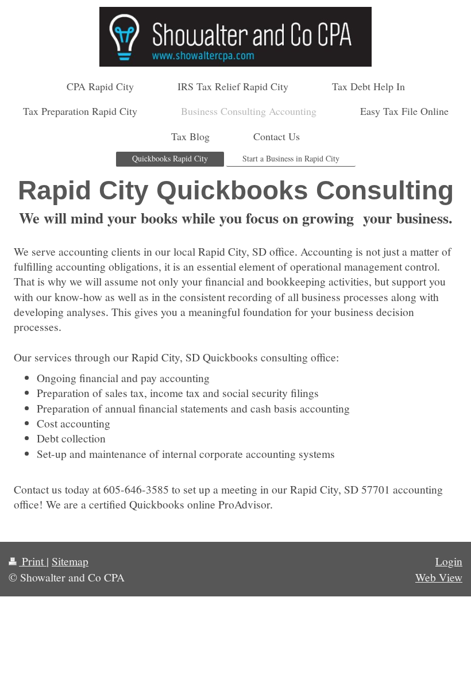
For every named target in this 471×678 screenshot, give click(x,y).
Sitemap (70, 560)
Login (448, 560)
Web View (438, 576)
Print (33, 560)
